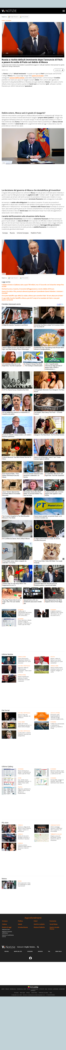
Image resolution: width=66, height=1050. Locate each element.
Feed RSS (6, 951)
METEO (19, 881)
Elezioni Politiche (39, 927)
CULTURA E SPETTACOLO (24, 665)
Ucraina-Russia (23, 927)
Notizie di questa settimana (7, 932)
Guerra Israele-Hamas (54, 928)
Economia (53, 921)
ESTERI (19, 778)
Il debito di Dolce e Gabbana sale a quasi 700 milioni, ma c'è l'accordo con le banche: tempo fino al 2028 (33, 285)
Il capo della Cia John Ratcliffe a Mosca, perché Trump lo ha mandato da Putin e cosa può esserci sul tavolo (30, 299)
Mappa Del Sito (18, 951)
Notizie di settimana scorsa (8, 935)
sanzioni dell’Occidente (16, 78)
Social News (53, 924)
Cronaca (4, 921)
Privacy (28, 992)
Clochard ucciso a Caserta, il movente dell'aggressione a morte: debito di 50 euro (28, 289)
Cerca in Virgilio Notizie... (26, 947)
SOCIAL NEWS (21, 722)
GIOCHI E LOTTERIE (55, 713)
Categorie (30, 951)
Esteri (35, 921)
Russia (12, 233)
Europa (5, 233)
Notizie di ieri (6, 929)
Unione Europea (23, 233)
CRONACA (20, 825)
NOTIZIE (11, 11)
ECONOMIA (8, 20)
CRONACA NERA (22, 656)
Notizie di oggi (6, 927)
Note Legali (22, 992)
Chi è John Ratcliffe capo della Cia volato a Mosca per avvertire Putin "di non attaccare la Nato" (32, 296)
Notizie (10, 947)
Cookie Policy (34, 992)
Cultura (4, 924)
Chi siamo (16, 992)
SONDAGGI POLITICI (55, 825)
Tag (49, 951)
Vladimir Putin (36, 233)
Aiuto (51, 992)
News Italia (58, 951)
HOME (3, 20)
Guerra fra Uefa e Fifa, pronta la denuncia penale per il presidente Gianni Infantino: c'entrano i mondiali (32, 292)
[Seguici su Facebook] (30, 958)
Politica (20, 921)
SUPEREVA (33, 990)
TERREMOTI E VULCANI (56, 834)
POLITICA (53, 656)
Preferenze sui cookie (43, 992)
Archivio (40, 951)
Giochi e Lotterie (39, 924)
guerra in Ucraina (37, 76)
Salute (20, 924)
